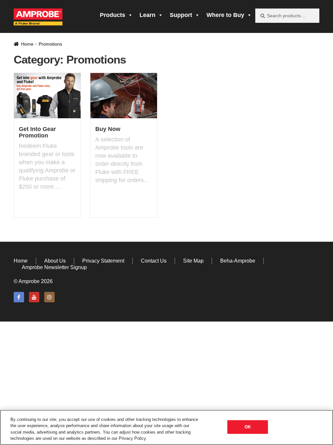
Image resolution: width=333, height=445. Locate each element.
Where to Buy (225, 15)
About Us (55, 261)
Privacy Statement (103, 261)
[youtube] (34, 297)
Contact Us (153, 261)
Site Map (193, 261)
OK (248, 426)
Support (181, 15)
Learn (147, 15)
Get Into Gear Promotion (37, 132)
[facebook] (19, 297)
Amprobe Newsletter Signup (54, 267)
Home (27, 44)
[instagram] (49, 297)
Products (112, 15)
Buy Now (107, 129)
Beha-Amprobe (237, 261)
